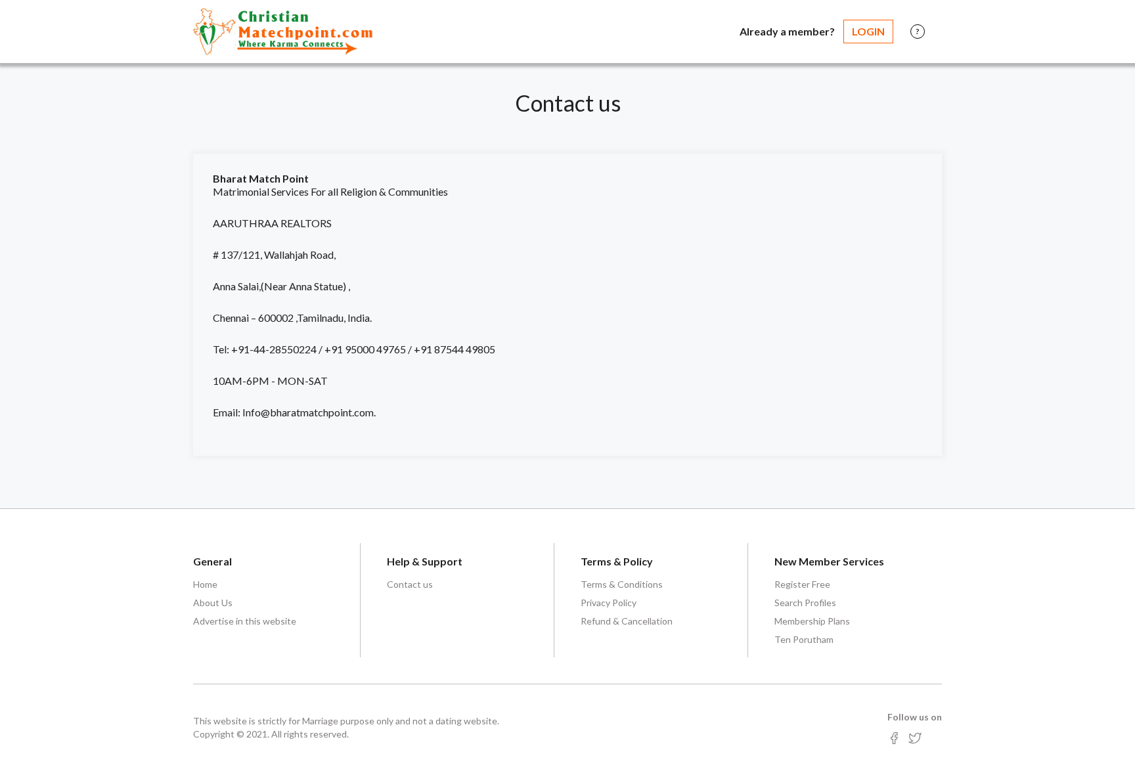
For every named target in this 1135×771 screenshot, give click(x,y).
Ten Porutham (804, 639)
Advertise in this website (244, 621)
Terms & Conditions (622, 584)
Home (205, 584)
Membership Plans (812, 621)
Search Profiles (805, 602)
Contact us (410, 584)
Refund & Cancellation (627, 621)
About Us (213, 602)
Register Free (802, 584)
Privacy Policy (608, 602)
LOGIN (868, 31)
